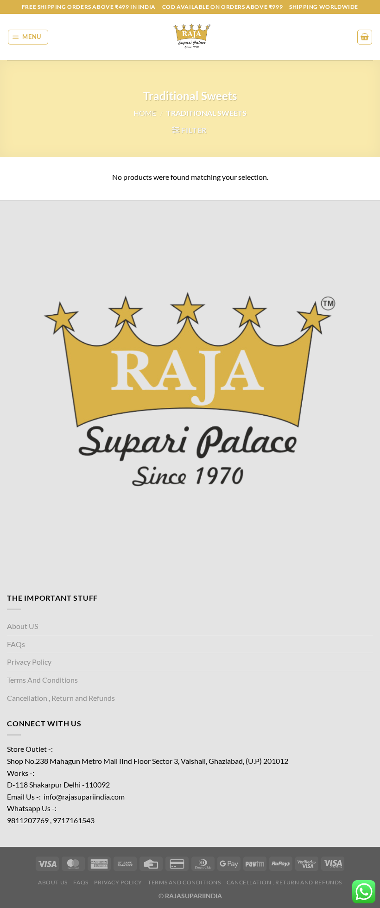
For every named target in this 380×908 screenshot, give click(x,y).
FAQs (16, 644)
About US (22, 626)
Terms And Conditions (42, 679)
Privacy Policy (29, 661)
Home (144, 112)
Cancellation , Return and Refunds (61, 697)
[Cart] (364, 37)
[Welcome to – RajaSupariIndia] (190, 37)
